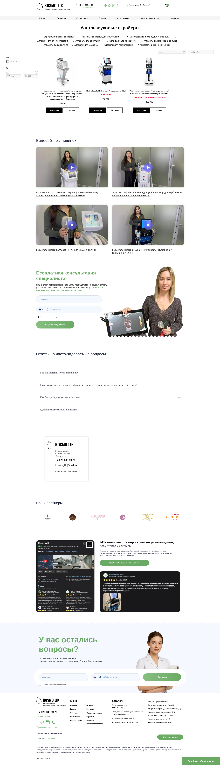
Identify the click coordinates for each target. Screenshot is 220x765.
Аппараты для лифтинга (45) (159, 719)
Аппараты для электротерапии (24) (161, 712)
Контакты (90, 709)
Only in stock (15, 61)
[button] (88, 8)
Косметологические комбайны (155, 45)
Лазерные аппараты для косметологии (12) (164, 709)
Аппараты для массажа (86, 45)
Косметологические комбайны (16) (161, 705)
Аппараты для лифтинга (56, 45)
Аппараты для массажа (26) (158, 702)
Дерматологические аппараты (59, 37)
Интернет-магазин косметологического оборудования (62, 453)
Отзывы (102, 18)
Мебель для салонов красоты (121, 41)
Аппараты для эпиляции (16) (123, 718)
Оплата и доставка (150, 18)
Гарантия (90, 717)
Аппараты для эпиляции (87, 41)
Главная (73, 705)
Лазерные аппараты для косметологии (101, 37)
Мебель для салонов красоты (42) (161, 715)
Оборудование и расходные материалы (149, 37)
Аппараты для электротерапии (52, 41)
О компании (82, 18)
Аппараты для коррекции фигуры (160, 41)
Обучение (61, 18)
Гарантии (174, 18)
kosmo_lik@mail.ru (66, 465)
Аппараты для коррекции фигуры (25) (126, 722)
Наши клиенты (122, 18)
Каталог (73, 709)
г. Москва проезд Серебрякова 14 (67, 471)
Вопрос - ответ (76, 721)
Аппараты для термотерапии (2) (160, 722)
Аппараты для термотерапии (118, 45)
